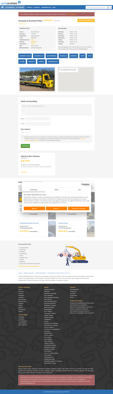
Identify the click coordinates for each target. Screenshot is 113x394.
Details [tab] (56, 189)
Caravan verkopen (48, 317)
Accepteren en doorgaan (78, 208)
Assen (63, 368)
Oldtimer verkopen (49, 343)
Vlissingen (38, 372)
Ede (25, 370)
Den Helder (90, 368)
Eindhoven (29, 370)
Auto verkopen (20, 7)
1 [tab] (35, 88)
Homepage (47, 331)
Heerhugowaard (22, 23)
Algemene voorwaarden (50, 293)
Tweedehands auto (46, 7)
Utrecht (20, 305)
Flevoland (21, 291)
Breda (66, 368)
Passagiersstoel (24, 257)
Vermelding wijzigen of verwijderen (53, 361)
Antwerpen (21, 317)
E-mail (23, 123)
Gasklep (22, 259)
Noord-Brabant (22, 299)
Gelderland (21, 295)
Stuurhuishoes (23, 253)
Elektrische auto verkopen (51, 325)
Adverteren (47, 291)
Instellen (55, 208)
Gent (42, 370)
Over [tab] (79, 189)
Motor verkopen (48, 341)
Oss (86, 370)
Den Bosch (72, 368)
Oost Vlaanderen (22, 321)
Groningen (21, 297)
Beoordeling (25, 129)
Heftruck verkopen (49, 327)
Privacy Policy (47, 337)
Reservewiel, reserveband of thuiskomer (30, 263)
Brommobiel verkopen (50, 313)
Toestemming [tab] (33, 189)
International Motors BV (81, 309)
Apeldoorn (54, 368)
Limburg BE (21, 319)
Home (20, 273)
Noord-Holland (29, 273)
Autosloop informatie (49, 303)
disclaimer (36, 140)
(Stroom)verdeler (24, 247)
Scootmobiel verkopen (50, 345)
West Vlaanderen (22, 325)
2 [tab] (37, 88)
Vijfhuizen (33, 372)
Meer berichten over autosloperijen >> (29, 266)
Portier (21, 255)
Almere (29, 368)
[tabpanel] (37, 79)
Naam (23, 118)
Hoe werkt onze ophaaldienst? (52, 329)
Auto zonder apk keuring (50, 301)
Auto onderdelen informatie (51, 297)
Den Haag (84, 368)
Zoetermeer (49, 372)
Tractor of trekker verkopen (51, 353)
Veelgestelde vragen (49, 359)
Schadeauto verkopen (49, 347)
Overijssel (20, 303)
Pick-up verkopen (48, 335)
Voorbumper (23, 249)
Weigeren (34, 208)
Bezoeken (34, 41)
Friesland (20, 293)
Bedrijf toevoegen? (49, 307)
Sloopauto (29, 7)
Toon (32, 39)
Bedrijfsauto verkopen (50, 305)
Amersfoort (35, 368)
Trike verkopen (48, 355)
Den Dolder (78, 368)
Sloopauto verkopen (49, 349)
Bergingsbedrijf (48, 309)
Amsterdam (42, 368)
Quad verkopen (48, 339)
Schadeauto (37, 7)
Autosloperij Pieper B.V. (83, 311)
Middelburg (76, 370)
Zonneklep (22, 251)
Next (52, 79)
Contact (46, 321)
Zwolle (44, 372)
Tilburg (20, 372)
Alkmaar (20, 368)
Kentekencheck (48, 333)
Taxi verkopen (47, 351)
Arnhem (59, 368)
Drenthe (20, 289)
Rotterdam (90, 370)
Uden (24, 372)
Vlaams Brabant (22, 323)
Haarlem (52, 370)
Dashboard (22, 261)
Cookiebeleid (47, 319)
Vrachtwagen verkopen (50, 363)
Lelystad (64, 370)
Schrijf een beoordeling (86, 20)
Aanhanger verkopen (49, 289)
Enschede (35, 370)
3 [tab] (39, 88)
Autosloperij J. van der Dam (86, 307)
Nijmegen (82, 370)
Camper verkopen (48, 315)
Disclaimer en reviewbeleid (51, 323)
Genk (39, 370)
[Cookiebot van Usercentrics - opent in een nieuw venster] (82, 185)
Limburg (20, 311)
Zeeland (20, 307)
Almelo (25, 368)
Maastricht (70, 370)
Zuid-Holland (21, 309)
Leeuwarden (58, 370)
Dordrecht (21, 370)
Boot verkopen (48, 311)
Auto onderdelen (10, 7)
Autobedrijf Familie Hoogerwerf (85, 313)
